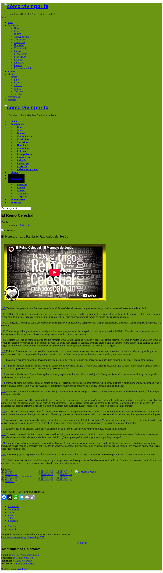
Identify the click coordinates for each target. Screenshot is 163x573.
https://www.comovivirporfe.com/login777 (22, 537)
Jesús (16, 31)
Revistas (18, 82)
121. (3, 443)
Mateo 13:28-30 (47, 478)
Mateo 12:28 (65, 478)
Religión (18, 59)
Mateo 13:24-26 (47, 475)
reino (10, 517)
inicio (10, 22)
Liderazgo (19, 62)
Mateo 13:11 (19, 476)
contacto (12, 99)
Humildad (19, 45)
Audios (17, 88)
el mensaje (13, 520)
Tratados (18, 91)
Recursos (12, 76)
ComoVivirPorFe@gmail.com (24, 555)
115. (3, 391)
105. (3, 308)
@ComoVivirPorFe (23, 557)
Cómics (18, 85)
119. (3, 428)
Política (17, 51)
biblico (11, 512)
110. (3, 351)
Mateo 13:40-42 (66, 471)
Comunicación (21, 36)
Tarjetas (18, 94)
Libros (17, 79)
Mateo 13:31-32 (11, 480)
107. (3, 322)
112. (3, 365)
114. (3, 382)
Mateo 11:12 (9, 471)
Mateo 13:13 (29, 476)
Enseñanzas (13, 25)
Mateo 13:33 (9, 482)
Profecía (18, 65)
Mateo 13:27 (46, 476)
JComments (81, 542)
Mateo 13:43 (65, 473)
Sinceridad (19, 42)
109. (3, 339)
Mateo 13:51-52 (66, 480)
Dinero (17, 33)
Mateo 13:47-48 (47, 471)
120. (3, 434)
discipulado (13, 506)
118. (3, 420)
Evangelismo (20, 54)
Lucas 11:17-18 (66, 475)
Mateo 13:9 (9, 476)
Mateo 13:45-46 (11, 475)
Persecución (20, 56)
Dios (16, 28)
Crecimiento (20, 39)
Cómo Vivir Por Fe (19, 569)
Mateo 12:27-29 (66, 476)
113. (3, 374)
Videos (11, 71)
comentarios (14, 97)
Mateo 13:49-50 (47, 473)
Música (11, 74)
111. (3, 360)
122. (3, 454)
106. (3, 314)
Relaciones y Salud (23, 68)
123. (3, 460)
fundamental (14, 509)
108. (3, 331)
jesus (10, 515)
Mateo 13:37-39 (47, 480)
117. (3, 411)
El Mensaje (24, 225)
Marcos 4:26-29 (11, 478)
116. (3, 400)
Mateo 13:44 (9, 473)
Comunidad (20, 48)
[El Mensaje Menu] (85, 471)
